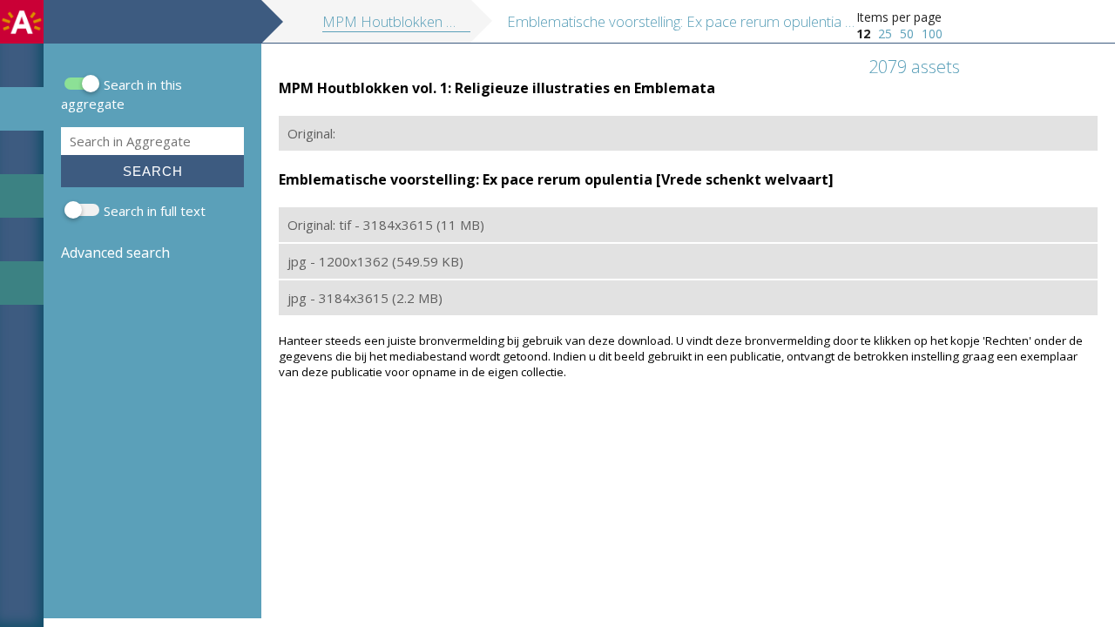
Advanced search (115, 252)
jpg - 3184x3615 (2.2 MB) (365, 298)
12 (863, 33)
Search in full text (155, 210)
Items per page (899, 17)
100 (932, 33)
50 (907, 33)
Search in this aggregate (121, 94)
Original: (311, 133)
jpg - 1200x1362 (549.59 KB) (375, 261)
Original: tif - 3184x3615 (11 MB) (385, 224)
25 (885, 33)
